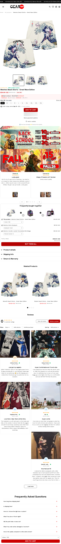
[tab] (26, 201)
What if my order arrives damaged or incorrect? (16, 526)
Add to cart (30, 541)
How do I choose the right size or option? (14, 511)
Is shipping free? (7, 506)
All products (8, 12)
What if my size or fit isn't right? (12, 516)
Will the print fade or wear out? (12, 521)
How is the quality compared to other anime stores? (17, 531)
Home (1, 12)
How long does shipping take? (11, 501)
